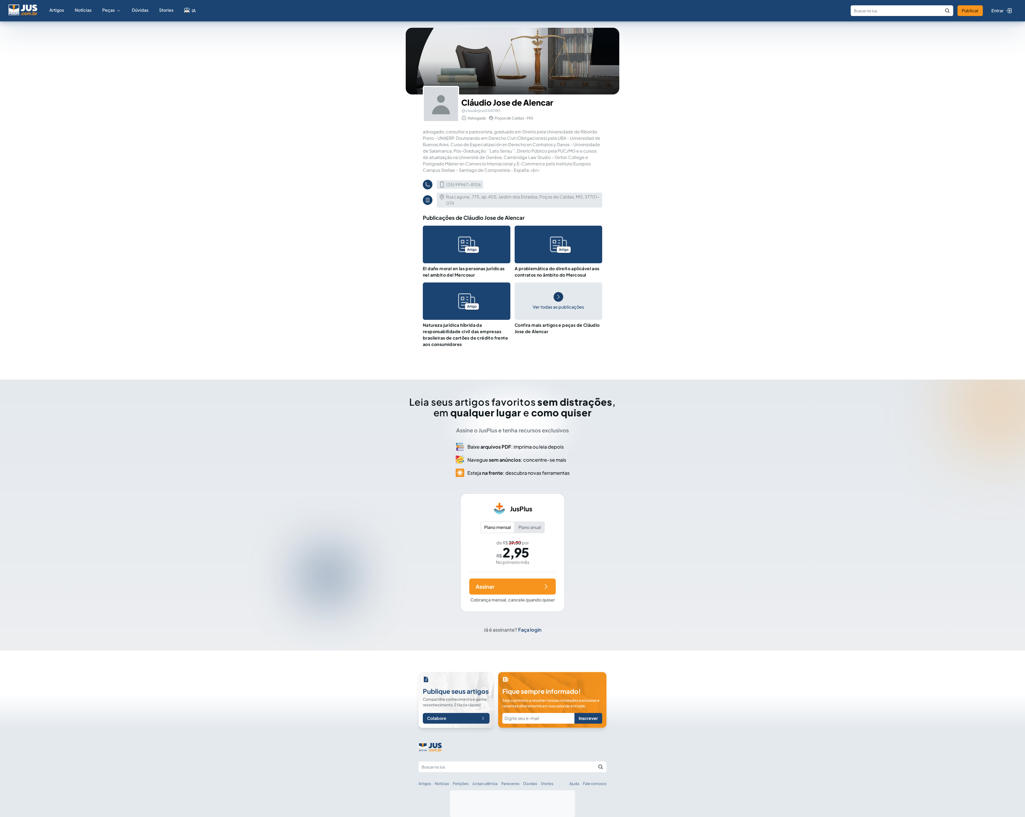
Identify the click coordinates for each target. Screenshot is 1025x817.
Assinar (485, 586)
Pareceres (510, 783)
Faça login (530, 630)
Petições (460, 783)
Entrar (997, 10)
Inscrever (588, 718)
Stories (166, 10)
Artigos (56, 10)
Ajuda (574, 783)
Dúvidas (140, 10)
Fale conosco (594, 783)
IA (194, 10)
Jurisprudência (485, 783)
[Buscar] (947, 10)
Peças (108, 10)
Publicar (970, 10)
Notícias (83, 10)
